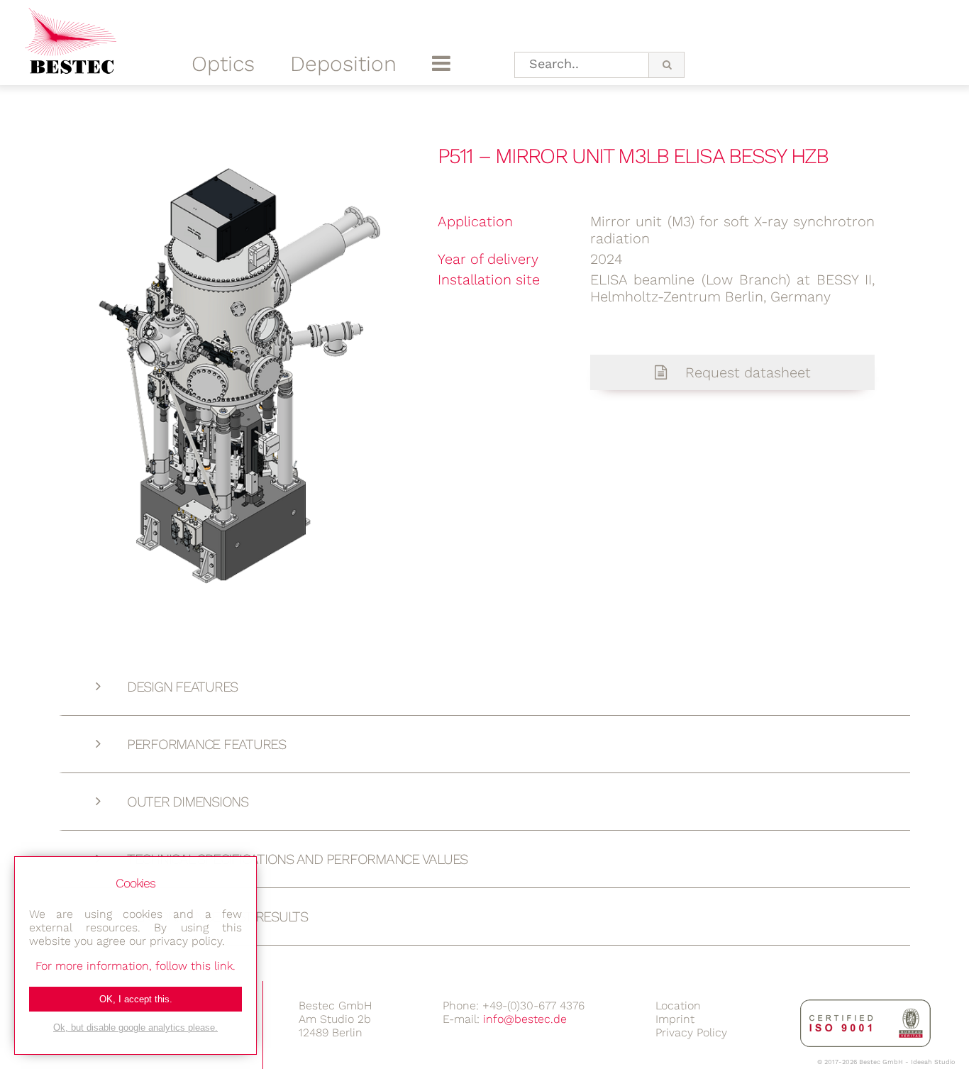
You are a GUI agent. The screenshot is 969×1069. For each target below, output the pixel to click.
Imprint (674, 1019)
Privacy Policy (691, 1032)
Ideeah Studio (933, 1061)
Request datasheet (746, 372)
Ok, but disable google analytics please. (135, 1027)
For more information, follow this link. (135, 966)
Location (678, 1005)
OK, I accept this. (135, 999)
